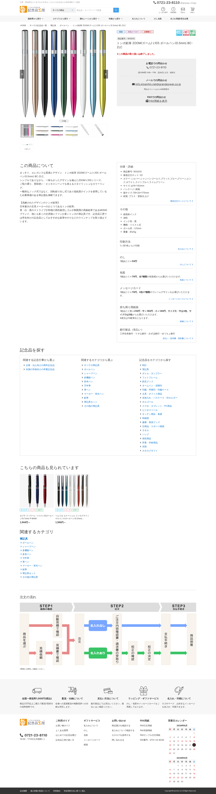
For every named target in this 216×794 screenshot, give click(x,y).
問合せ (183, 12)
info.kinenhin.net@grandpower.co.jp (158, 84)
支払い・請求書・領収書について (177, 338)
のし (86, 730)
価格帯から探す (34, 18)
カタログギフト (150, 450)
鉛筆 (86, 397)
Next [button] (106, 74)
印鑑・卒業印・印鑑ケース (155, 389)
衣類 (144, 446)
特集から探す (114, 18)
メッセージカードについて (179, 299)
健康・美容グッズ (151, 422)
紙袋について (185, 321)
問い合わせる (118, 740)
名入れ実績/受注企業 (179, 18)
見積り (192, 12)
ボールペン (89, 369)
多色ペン (88, 381)
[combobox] (94, 10)
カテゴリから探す (60, 18)
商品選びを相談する (121, 725)
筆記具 (145, 369)
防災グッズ (147, 381)
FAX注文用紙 (146, 725)
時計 (144, 365)
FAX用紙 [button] (144, 720)
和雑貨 (145, 418)
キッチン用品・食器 (152, 414)
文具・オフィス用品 (152, 393)
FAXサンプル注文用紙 (150, 735)
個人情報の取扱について (40, 791)
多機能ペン (89, 377)
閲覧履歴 (173, 12)
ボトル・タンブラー (152, 373)
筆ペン (87, 389)
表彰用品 (146, 438)
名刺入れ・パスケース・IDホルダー (160, 397)
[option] (64, 74)
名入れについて (138, 18)
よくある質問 (163, 12)
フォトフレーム (150, 377)
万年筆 (87, 385)
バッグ (145, 434)
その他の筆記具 (91, 406)
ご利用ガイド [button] (63, 720)
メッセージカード (92, 740)
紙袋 (86, 744)
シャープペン (90, 373)
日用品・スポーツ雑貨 (153, 426)
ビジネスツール (150, 410)
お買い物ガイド (63, 725)
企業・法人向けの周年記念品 (40, 365)
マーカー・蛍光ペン (94, 393)
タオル (145, 430)
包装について (185, 280)
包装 (86, 735)
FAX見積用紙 (146, 730)
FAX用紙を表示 (158, 100)
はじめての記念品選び (66, 735)
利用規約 (56, 791)
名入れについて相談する (123, 730)
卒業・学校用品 (150, 442)
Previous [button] (22, 74)
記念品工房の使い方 (65, 740)
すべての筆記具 (91, 365)
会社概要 (23, 791)
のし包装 (158, 18)
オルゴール (147, 401)
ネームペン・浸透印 (152, 385)
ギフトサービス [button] (92, 720)
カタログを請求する (121, 735)
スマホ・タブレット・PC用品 (157, 406)
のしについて (185, 264)
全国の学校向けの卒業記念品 (40, 369)
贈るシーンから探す (88, 18)
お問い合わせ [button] (119, 720)
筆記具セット (90, 401)
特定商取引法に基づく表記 (74, 791)
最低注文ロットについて (180, 201)
